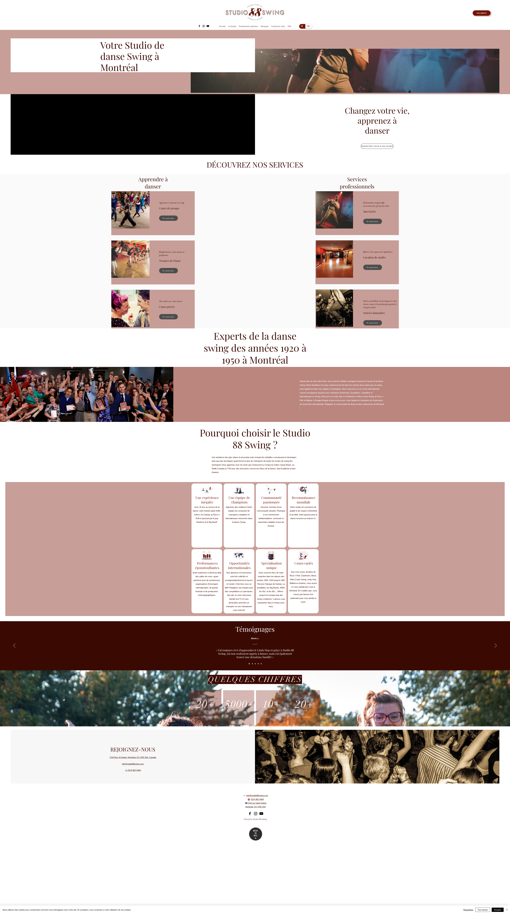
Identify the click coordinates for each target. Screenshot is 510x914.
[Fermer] (506, 910)
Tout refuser (483, 909)
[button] (295, 404)
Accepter (497, 909)
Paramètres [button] (468, 909)
